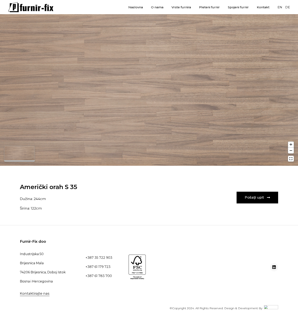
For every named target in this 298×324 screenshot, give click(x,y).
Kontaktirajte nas (34, 293)
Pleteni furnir (209, 7)
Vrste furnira (181, 7)
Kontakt (263, 7)
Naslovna (135, 7)
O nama (157, 7)
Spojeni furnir (238, 7)
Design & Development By (244, 308)
